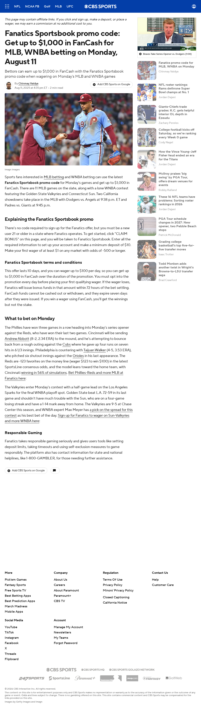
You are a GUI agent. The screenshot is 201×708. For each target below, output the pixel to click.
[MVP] (132, 677)
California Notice (115, 603)
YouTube (11, 627)
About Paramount (66, 590)
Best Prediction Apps (20, 601)
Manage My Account (68, 627)
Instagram (12, 638)
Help (155, 580)
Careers (59, 585)
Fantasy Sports (15, 585)
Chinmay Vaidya (28, 83)
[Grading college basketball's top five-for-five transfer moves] (146, 249)
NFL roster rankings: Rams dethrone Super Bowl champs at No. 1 (174, 88)
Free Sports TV (15, 590)
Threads (10, 654)
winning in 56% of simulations (44, 372)
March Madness (16, 606)
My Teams (61, 638)
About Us (60, 580)
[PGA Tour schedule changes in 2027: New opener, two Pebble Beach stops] (146, 226)
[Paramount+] (85, 677)
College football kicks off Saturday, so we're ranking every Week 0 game (177, 133)
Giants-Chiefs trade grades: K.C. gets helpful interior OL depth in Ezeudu (176, 112)
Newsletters (62, 632)
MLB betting (54, 177)
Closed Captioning (116, 597)
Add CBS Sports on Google (113, 84)
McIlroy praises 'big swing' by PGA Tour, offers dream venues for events (176, 179)
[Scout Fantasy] (152, 678)
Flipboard (12, 659)
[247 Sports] (31, 678)
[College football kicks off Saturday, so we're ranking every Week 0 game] (146, 137)
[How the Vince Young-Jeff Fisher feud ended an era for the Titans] (146, 159)
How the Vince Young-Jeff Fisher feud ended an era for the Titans (177, 155)
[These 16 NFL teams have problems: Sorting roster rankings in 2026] (146, 204)
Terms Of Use (112, 580)
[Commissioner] (111, 677)
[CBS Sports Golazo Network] (132, 669)
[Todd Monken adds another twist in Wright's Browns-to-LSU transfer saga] (146, 271)
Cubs (66, 344)
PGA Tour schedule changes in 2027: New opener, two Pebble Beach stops (177, 224)
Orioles (78, 356)
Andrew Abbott (17, 339)
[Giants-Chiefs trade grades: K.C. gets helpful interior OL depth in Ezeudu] (146, 114)
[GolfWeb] (174, 678)
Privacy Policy (112, 585)
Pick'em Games (15, 580)
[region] (167, 34)
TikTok (9, 632)
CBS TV (59, 601)
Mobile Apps (14, 612)
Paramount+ (62, 596)
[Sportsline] (59, 678)
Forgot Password (66, 643)
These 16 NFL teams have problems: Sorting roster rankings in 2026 (177, 200)
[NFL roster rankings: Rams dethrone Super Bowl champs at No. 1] (146, 92)
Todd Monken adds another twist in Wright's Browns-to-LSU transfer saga (176, 269)
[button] (7, 6)
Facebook (11, 643)
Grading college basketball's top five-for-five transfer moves (176, 245)
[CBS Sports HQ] (92, 669)
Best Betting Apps (18, 596)
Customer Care (163, 585)
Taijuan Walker (94, 350)
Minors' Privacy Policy (118, 590)
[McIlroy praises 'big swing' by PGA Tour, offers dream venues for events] (146, 181)
